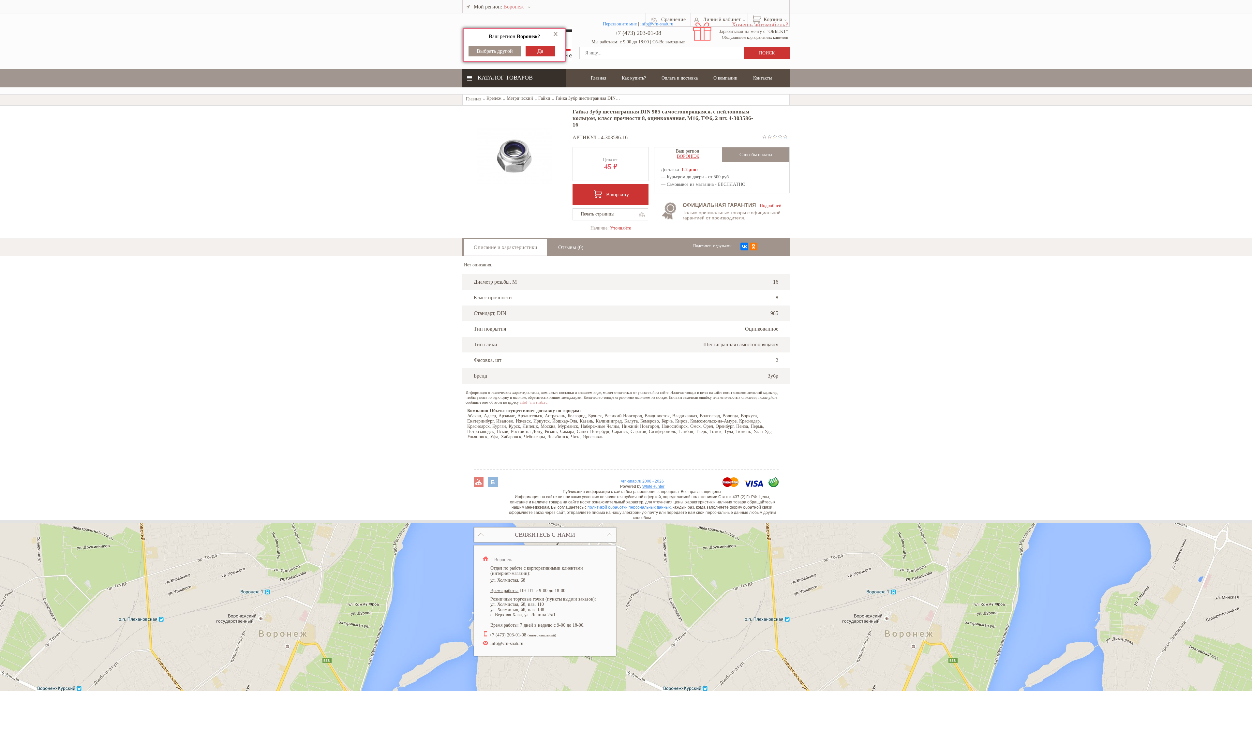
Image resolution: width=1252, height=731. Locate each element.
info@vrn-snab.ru (533, 402)
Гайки (544, 98)
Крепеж (493, 98)
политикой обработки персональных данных (629, 507)
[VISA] (754, 485)
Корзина (773, 19)
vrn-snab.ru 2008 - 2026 (642, 481)
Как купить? (634, 78)
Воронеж (688, 156)
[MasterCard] (731, 485)
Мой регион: (499, 6)
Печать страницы (597, 214)
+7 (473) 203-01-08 (638, 33)
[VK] (493, 485)
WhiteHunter (653, 486)
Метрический (520, 98)
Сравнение (673, 19)
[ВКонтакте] (744, 246)
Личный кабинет (722, 19)
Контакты (762, 78)
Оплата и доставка (680, 78)
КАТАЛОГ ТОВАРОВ (505, 77)
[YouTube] (479, 485)
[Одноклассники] (753, 246)
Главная (598, 78)
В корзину (617, 194)
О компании (725, 78)
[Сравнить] (641, 215)
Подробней (771, 205)
